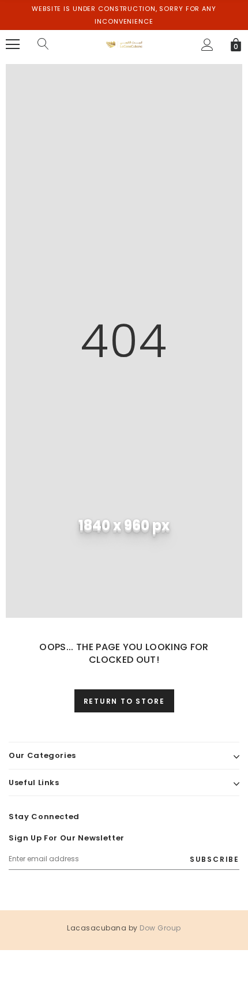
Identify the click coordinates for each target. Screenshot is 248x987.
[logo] (124, 43)
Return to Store (124, 701)
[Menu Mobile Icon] (13, 44)
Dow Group (160, 928)
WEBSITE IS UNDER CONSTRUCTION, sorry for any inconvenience (124, 15)
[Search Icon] (43, 44)
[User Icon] (207, 45)
